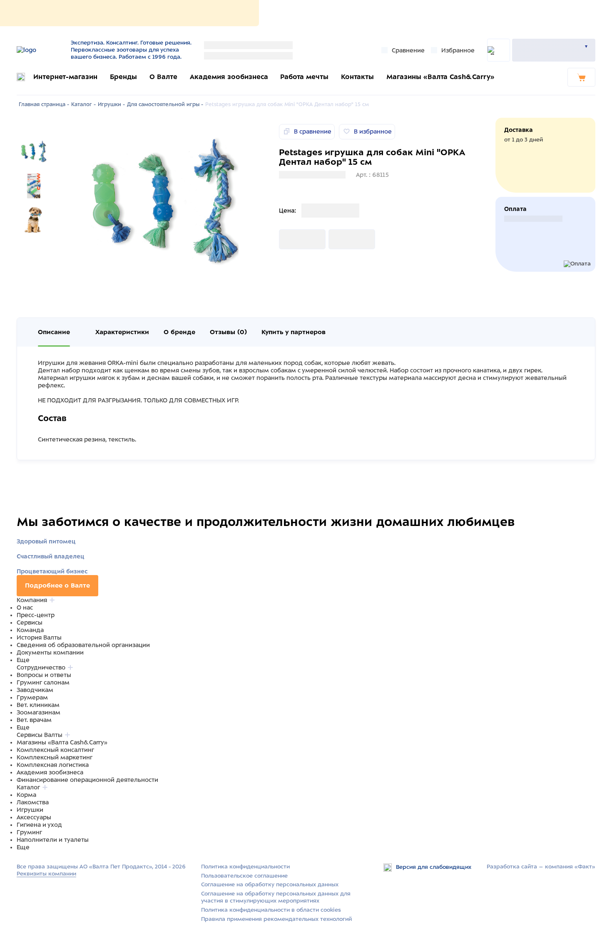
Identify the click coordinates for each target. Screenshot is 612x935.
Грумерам (32, 697)
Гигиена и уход (39, 824)
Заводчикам (35, 690)
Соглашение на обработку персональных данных (269, 884)
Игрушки (30, 809)
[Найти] (498, 50)
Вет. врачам (34, 720)
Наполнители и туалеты (53, 839)
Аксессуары (34, 817)
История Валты (39, 637)
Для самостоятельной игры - (165, 104)
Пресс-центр (36, 615)
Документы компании (50, 652)
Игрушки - (111, 104)
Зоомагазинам (38, 712)
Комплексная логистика (53, 764)
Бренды (123, 76)
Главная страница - (44, 104)
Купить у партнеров (293, 332)
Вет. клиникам (38, 705)
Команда (30, 630)
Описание (54, 332)
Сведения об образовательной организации (83, 645)
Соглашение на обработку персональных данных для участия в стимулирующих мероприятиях (276, 897)
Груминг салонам (43, 682)
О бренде (179, 332)
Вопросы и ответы (44, 675)
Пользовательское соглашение (244, 876)
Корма (26, 794)
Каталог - (83, 104)
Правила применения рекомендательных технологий (276, 919)
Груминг (29, 832)
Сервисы (29, 622)
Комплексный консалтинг (55, 750)
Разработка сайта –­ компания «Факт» (541, 866)
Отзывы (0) (228, 332)
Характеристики (122, 332)
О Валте (163, 76)
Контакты (357, 76)
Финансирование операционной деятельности (87, 779)
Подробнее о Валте (57, 585)
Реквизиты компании (46, 874)
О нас (25, 607)
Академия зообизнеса (229, 76)
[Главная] (41, 50)
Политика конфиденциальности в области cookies (271, 910)
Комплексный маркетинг (54, 757)
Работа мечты (304, 76)
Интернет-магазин (65, 76)
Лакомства (33, 802)
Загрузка (292, 239)
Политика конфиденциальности (245, 866)
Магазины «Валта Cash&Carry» (440, 76)
